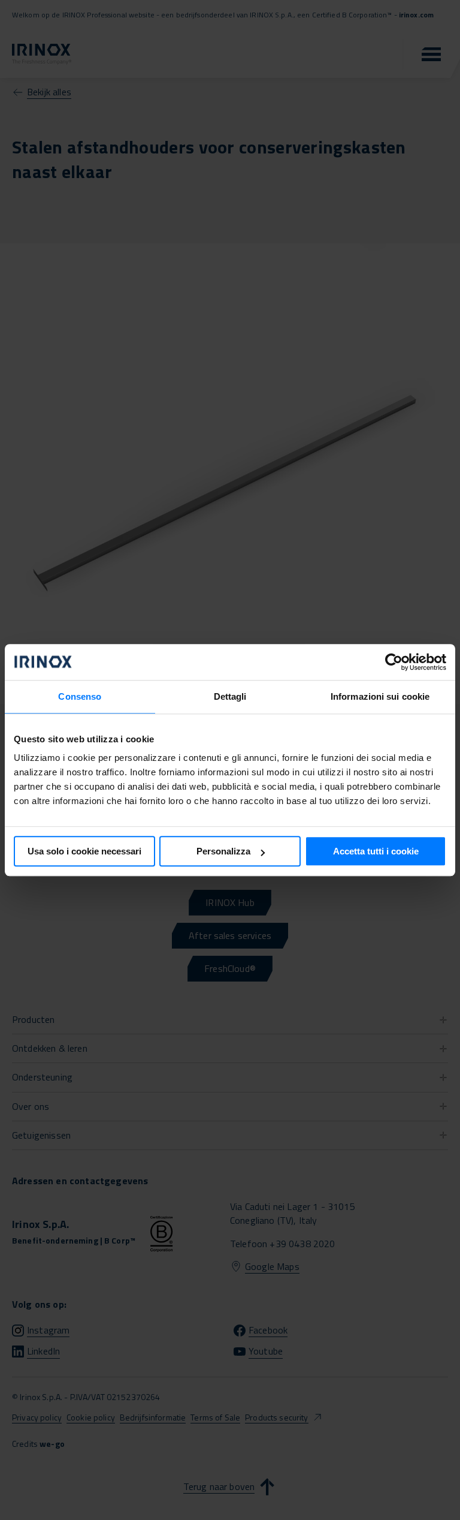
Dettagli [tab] (230, 696)
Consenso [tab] (79, 696)
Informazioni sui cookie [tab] (380, 696)
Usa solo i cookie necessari (84, 851)
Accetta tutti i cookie (376, 851)
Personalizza (223, 851)
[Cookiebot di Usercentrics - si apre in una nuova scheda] (393, 662)
